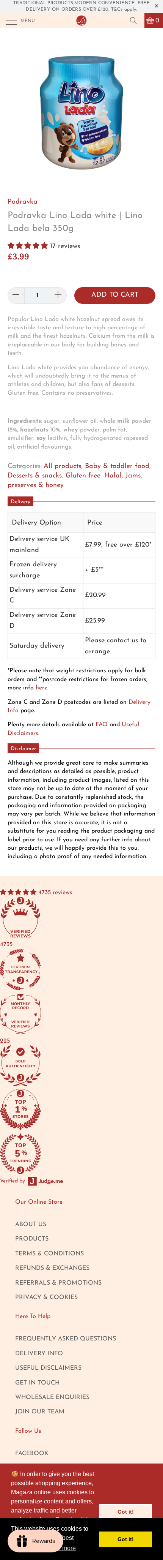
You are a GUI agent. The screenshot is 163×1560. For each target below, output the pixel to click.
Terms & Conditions (49, 1254)
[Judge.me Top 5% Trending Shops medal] (57, 1155)
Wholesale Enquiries (52, 1397)
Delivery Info (39, 1354)
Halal (113, 476)
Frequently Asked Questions (65, 1339)
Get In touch (37, 1383)
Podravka (23, 202)
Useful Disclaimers (48, 1368)
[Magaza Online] (81, 20)
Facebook (32, 1454)
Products (32, 1239)
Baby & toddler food (117, 466)
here (41, 688)
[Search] (136, 20)
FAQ (102, 725)
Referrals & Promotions (58, 1283)
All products (62, 466)
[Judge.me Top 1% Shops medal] (57, 1111)
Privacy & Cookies (46, 1297)
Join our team (39, 1412)
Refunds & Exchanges (52, 1268)
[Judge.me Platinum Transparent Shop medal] (57, 971)
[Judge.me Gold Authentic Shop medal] (57, 1067)
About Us (30, 1225)
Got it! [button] (126, 1512)
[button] (28, 246)
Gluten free (83, 476)
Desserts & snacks (35, 476)
